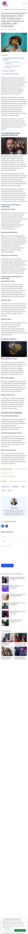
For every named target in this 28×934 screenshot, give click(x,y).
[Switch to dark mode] (22, 3)
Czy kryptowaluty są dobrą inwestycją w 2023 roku (14, 58)
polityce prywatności (6, 927)
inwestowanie (12, 189)
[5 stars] (11, 473)
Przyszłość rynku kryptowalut (11, 73)
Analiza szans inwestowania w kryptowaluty (12, 62)
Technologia (4, 436)
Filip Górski (3, 29)
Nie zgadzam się (8, 930)
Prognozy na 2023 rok (9, 71)
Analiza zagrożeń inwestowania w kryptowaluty (13, 66)
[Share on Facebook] (2, 526)
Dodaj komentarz (7, 565)
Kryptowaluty (7, 9)
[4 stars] (9, 473)
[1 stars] (2, 473)
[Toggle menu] (25, 3)
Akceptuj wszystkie (20, 930)
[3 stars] (7, 473)
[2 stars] (4, 473)
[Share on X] (6, 526)
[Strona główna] (1, 9)
